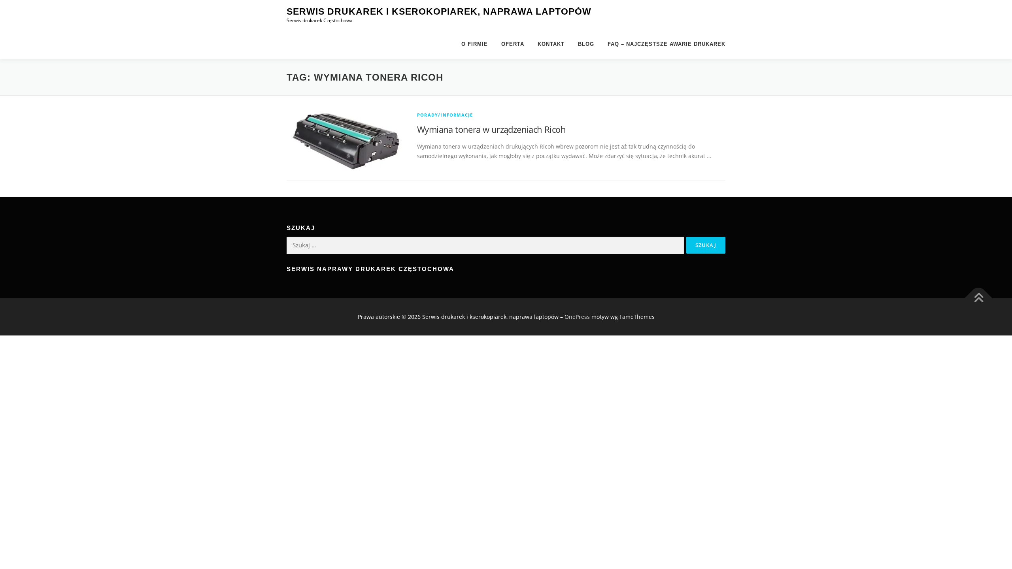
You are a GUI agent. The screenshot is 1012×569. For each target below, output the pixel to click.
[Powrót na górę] (979, 298)
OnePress (577, 316)
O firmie (474, 44)
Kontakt (551, 44)
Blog (586, 44)
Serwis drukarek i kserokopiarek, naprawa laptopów (439, 11)
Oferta (512, 44)
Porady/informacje (445, 115)
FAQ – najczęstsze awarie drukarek (666, 44)
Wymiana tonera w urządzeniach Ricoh (491, 129)
